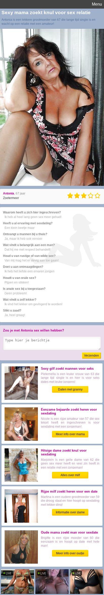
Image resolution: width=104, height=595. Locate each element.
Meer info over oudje (70, 553)
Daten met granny (70, 389)
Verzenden (91, 355)
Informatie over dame (70, 512)
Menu (97, 4)
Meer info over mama (70, 434)
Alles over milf (70, 475)
